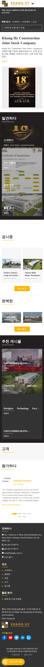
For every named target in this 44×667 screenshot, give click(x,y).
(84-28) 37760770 (11, 545)
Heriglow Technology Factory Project (22, 408)
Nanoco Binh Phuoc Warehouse (11, 274)
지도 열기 (8, 557)
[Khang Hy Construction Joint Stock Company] (15, 3)
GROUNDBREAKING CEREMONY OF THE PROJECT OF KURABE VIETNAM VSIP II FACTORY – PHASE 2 (22, 431)
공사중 (7, 586)
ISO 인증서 (10, 162)
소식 (34, 22)
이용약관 (16, 655)
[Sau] (42, 263)
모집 (6, 578)
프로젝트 (26, 22)
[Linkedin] (22, 637)
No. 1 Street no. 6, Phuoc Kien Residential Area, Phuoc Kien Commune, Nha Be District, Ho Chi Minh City (22, 538)
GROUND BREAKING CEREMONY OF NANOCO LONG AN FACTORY (22, 386)
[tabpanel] (22, 491)
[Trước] (2, 263)
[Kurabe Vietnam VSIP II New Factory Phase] (32, 264)
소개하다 (16, 22)
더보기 (4, 61)
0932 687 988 (16, 661)
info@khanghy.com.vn (13, 553)
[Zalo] (28, 637)
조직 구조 (9, 185)
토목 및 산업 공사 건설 (15, 28)
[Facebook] (4, 637)
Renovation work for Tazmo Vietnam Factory (32, 318)
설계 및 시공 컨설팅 (12, 599)
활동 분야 (9, 208)
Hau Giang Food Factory (11, 318)
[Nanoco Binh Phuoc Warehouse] (11, 264)
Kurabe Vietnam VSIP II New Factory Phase (32, 274)
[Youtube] (10, 637)
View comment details (11, 505)
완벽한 (7, 574)
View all (21, 288)
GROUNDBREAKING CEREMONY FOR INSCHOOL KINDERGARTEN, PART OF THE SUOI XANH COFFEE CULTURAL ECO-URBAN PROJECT (22, 363)
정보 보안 (28, 655)
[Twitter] (16, 637)
